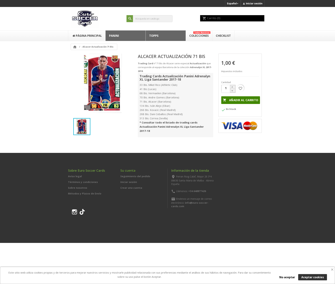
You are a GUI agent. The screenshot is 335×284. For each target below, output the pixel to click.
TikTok (82, 211)
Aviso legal (75, 176)
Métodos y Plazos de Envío (84, 193)
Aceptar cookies (312, 277)
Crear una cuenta (131, 187)
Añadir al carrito (240, 100)
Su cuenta (128, 170)
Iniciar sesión (128, 182)
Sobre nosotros (77, 187)
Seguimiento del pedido (135, 176)
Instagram (74, 211)
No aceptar (287, 277)
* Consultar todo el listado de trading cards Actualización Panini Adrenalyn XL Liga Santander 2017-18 (172, 127)
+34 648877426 (197, 191)
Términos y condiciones (83, 182)
